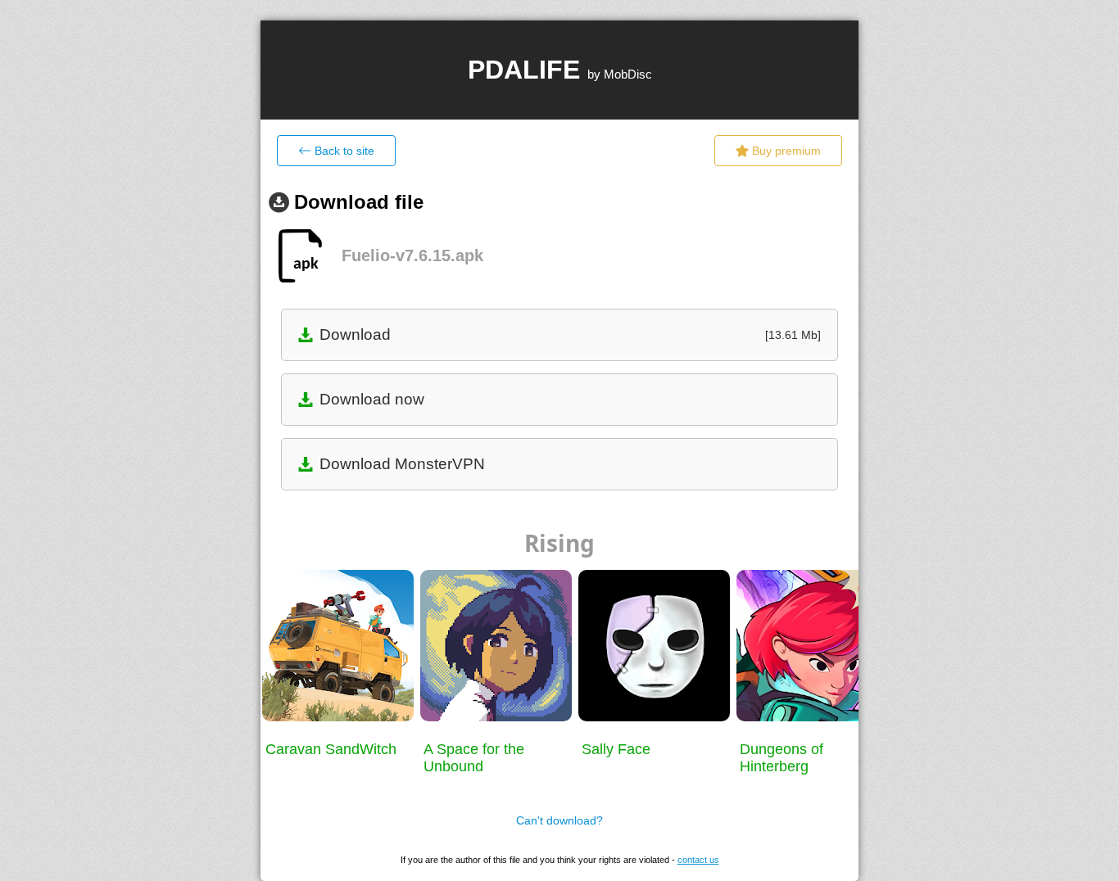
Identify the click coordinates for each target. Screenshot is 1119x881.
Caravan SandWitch (330, 749)
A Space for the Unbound (474, 758)
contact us (698, 860)
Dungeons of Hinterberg (781, 758)
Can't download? (559, 820)
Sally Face (616, 749)
